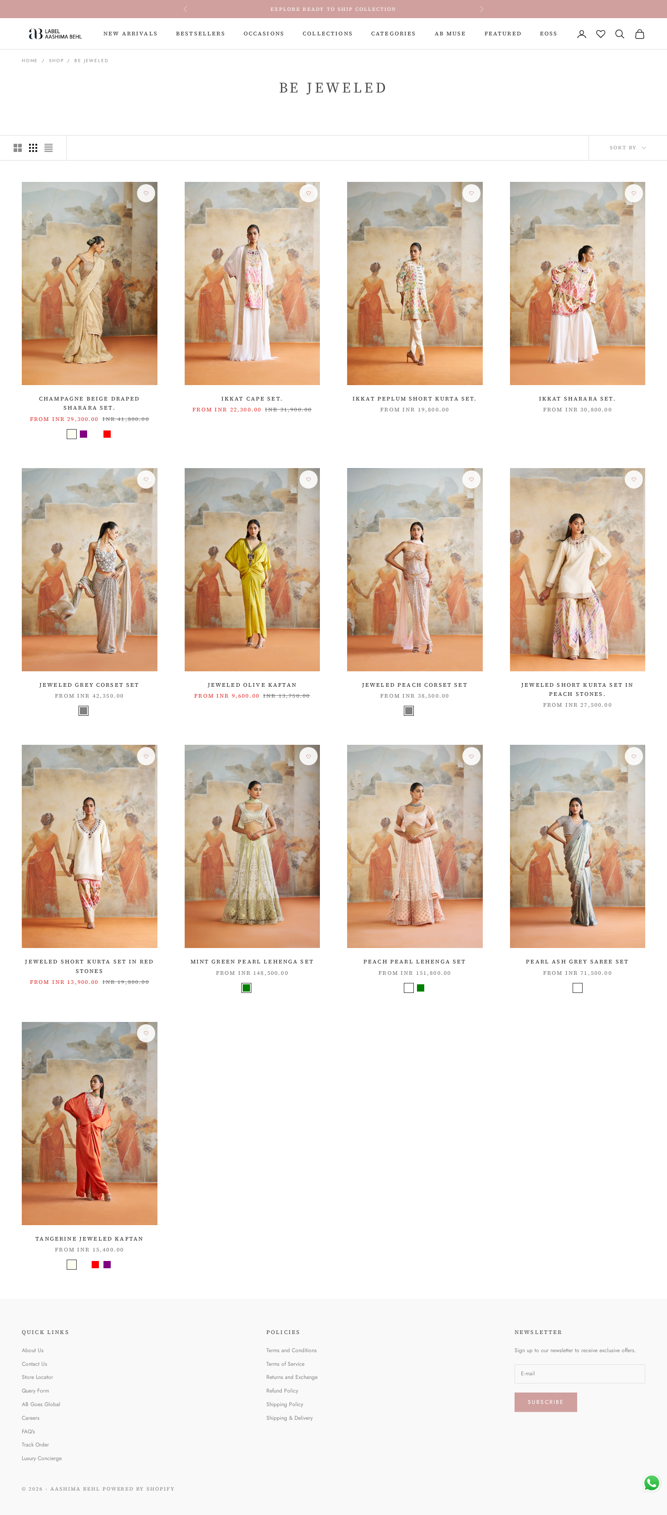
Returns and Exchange (292, 1377)
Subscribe (546, 1402)
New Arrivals (130, 33)
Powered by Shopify (139, 1489)
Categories (394, 33)
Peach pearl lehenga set (414, 961)
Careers (30, 1418)
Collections (328, 33)
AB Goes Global (41, 1404)
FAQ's (28, 1431)
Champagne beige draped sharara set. (89, 403)
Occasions (264, 33)
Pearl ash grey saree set (577, 961)
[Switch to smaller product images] (33, 148)
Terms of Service (285, 1364)
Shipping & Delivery (289, 1418)
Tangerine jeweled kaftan (89, 1238)
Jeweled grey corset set (89, 685)
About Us (33, 1350)
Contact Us (34, 1364)
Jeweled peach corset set (415, 685)
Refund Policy (282, 1391)
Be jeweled (91, 60)
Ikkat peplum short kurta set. (415, 398)
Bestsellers (201, 33)
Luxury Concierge (42, 1458)
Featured (503, 33)
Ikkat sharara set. (577, 398)
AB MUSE (450, 33)
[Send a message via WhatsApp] (651, 1483)
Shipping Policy (284, 1404)
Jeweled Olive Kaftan (252, 685)
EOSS (549, 33)
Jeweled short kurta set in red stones (89, 966)
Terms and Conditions (291, 1350)
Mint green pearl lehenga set (252, 961)
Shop (56, 60)
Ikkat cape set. (252, 398)
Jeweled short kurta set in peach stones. (577, 689)
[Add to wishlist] (146, 193)
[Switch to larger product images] (18, 148)
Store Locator (37, 1377)
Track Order (35, 1445)
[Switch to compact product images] (48, 148)
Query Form (35, 1391)
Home (30, 60)
